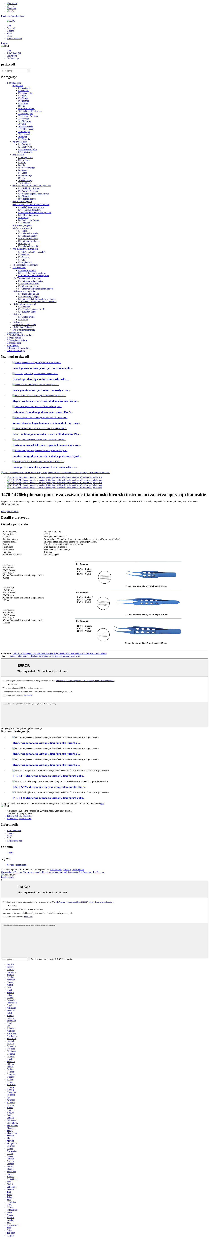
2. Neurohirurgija (14, 332)
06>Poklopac (24, 243)
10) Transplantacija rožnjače (25, 265)
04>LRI (21, 260)
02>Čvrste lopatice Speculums (31, 273)
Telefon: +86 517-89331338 (19, 816)
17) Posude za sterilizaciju (24, 324)
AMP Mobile (78, 869)
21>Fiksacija (24, 139)
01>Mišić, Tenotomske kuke (31, 207)
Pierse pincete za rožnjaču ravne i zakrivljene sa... (41, 390)
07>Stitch (22, 173)
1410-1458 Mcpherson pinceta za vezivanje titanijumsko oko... (49, 797)
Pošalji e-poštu (7, 877)
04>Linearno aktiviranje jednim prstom (35, 289)
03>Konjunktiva (25, 93)
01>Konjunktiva (25, 157)
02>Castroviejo (25, 147)
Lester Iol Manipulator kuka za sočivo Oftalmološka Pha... (47, 434)
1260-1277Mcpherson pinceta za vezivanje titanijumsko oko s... (49, 786)
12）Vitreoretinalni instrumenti (26, 278)
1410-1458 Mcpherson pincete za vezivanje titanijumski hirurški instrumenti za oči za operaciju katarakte (59, 653)
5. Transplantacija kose (17, 340)
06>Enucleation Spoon (28, 220)
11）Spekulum (19, 267)
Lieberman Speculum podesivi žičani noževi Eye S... (43, 412)
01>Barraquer (24, 144)
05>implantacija (25, 262)
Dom (9, 25)
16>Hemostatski (25, 126)
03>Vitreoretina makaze (29, 286)
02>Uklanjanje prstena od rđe (31, 309)
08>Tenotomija (25, 175)
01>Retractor (24, 306)
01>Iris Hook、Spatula (28, 188)
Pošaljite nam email (9, 511)
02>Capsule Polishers (28, 191)
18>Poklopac (24, 131)
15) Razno (17, 314)
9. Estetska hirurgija (16, 350)
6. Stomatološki (14, 343)
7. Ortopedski (13, 345)
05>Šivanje (23, 98)
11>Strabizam (24, 183)
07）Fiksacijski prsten (23, 225)
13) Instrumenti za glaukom (25, 291)
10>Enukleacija (25, 180)
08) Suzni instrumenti (22, 228)
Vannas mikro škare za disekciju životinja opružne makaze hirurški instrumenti (45, 656)
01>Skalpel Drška (26, 317)
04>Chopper (24, 196)
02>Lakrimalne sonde (28, 233)
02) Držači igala (20, 141)
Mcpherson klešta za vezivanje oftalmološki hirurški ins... (46, 400)
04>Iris (21, 165)
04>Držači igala (25, 152)
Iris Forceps (98, 872)
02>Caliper (23, 319)
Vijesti (10, 33)
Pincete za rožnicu (50, 872)
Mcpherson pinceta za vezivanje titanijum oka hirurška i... (46, 742)
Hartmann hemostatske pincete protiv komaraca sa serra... (47, 444)
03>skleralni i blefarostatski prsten (33, 275)
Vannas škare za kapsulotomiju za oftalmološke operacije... (47, 422)
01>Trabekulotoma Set (28, 294)
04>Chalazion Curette (28, 238)
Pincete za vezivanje (32, 872)
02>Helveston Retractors (29, 210)
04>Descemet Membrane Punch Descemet (37, 301)
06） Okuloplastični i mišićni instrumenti (31, 204)
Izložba (10, 852)
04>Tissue (22, 95)
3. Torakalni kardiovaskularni (20, 335)
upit (102, 803)
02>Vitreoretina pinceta (28, 283)
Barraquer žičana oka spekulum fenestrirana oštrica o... (45, 467)
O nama (10, 31)
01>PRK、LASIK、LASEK (31, 252)
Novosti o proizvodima (17, 865)
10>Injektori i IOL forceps (30, 111)
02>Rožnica (23, 90)
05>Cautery (23, 217)
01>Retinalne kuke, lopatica (30, 281)
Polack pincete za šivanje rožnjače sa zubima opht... (43, 368)
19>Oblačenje (24, 134)
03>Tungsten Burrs (27, 312)
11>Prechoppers (25, 113)
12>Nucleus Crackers (28, 116)
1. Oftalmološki (14, 53)
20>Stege (22, 136)
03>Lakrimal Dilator (27, 236)
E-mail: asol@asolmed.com (19, 818)
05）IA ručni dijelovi (22, 201)
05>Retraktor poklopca (28, 241)
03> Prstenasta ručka (27, 149)
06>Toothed (23, 101)
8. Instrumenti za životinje (18, 348)
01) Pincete (12, 56)
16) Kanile (17, 322)
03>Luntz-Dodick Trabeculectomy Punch (37, 299)
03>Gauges (23, 257)
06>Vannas (23, 170)
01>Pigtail (22, 231)
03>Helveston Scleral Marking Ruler (34, 212)
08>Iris (21, 106)
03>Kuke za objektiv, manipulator (33, 193)
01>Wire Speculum (27, 270)
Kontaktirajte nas (14, 38)
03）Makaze (18, 154)
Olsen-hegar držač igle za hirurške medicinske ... (41, 379)
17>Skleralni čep (25, 129)
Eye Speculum (85, 872)
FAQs (9, 36)
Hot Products (56, 869)
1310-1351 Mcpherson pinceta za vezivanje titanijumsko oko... (49, 775)
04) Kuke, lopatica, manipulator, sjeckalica (32, 185)
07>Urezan (23, 103)
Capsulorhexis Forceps (11, 872)
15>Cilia (22, 124)
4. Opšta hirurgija (14, 338)
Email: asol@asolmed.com (13, 16)
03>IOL (22, 162)
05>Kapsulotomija (26, 167)
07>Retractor (24, 222)
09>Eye (21, 178)
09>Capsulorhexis (26, 108)
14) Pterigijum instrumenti (24, 304)
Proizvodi (11, 28)
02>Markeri (23, 254)
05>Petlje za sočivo (27, 199)
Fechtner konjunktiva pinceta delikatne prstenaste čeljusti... (47, 456)
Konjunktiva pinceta (69, 872)
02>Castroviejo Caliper (28, 296)
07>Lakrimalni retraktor (29, 246)
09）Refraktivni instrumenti (25, 249)
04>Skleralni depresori (28, 215)
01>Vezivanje (13, 58)
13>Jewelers (23, 118)
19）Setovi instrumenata (24, 330)
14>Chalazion (24, 121)
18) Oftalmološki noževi (23, 327)
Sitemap (67, 869)
